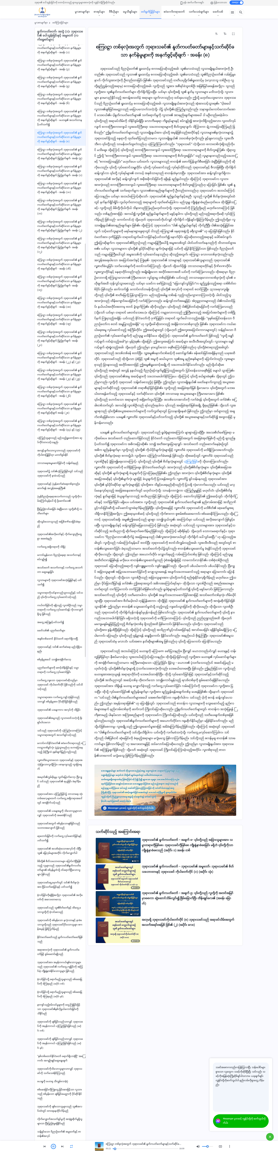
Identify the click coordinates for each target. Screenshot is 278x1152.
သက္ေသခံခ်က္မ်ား (199, 12)
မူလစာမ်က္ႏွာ (82, 12)
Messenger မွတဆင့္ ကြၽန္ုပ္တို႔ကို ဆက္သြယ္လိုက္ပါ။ (244, 1121)
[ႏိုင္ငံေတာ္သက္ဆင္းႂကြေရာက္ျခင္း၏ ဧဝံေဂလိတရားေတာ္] (44, 12)
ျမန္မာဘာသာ (220, 2)
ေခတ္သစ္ (218, 12)
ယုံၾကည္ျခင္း (191, 462)
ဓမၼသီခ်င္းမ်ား (130, 12)
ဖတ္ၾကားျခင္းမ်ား (60, 23)
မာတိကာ (101, 34)
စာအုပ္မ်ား (99, 12)
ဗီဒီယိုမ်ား (114, 12)
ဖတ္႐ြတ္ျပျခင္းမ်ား (150, 12)
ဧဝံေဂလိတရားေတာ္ (174, 12)
